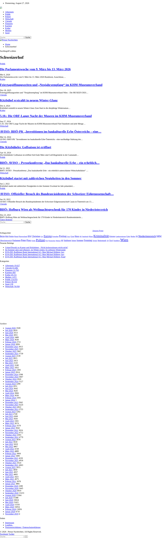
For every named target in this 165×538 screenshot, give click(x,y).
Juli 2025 (9, 358)
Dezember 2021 (11, 458)
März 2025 (9, 367)
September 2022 (11, 437)
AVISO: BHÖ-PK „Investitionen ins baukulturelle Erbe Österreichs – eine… (50, 131)
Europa (48, 236)
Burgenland (23, 236)
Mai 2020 (9, 502)
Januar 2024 (10, 400)
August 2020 (10, 495)
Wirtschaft (9, 19)
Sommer (80, 240)
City (42, 236)
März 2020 (9, 507)
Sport (7, 33)
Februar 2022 (10, 453)
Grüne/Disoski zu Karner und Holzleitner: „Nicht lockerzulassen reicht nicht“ (36, 247)
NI (137, 236)
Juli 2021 (9, 470)
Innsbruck (85, 236)
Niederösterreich (147, 236)
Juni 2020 (9, 500)
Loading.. (9, 525)
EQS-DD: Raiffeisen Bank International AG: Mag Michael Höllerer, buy (34, 252)
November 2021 (11, 460)
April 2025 (9, 365)
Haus (77, 236)
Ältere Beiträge (6, 220)
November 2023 (11, 405)
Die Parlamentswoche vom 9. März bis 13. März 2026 (35, 69)
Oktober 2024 (10, 379)
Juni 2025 (9, 360)
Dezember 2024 (11, 374)
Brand (16, 236)
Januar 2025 (10, 372)
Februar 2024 (10, 398)
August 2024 (10, 384)
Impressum (9, 523)
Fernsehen (55, 236)
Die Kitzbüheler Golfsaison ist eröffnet (25, 147)
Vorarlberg (116, 241)
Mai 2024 (9, 391)
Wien (124, 240)
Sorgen (95, 240)
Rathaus (58, 240)
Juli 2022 (9, 442)
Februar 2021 (10, 481)
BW (29, 236)
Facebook (4, 534)
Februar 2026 (10, 342)
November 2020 (11, 488)
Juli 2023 (9, 414)
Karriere (8, 26)
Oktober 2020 (10, 491)
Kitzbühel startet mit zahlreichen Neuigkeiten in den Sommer (41, 178)
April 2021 (9, 477)
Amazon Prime (97, 231)
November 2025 (11, 349)
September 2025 (11, 354)
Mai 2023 (9, 419)
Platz (28, 240)
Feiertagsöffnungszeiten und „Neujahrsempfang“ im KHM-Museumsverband (51, 84)
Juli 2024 (9, 386)
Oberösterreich (6, 240)
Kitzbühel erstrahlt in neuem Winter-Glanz (29, 100)
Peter (23, 240)
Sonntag (88, 240)
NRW (159, 236)
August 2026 (10, 328)
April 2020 (9, 505)
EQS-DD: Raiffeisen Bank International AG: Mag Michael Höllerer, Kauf (35, 257)
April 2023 (9, 421)
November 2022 (11, 433)
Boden (11, 236)
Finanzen (9, 23)
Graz (72, 236)
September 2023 (11, 409)
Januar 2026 (10, 344)
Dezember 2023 (11, 402)
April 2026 (9, 337)
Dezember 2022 (11, 430)
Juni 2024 (9, 388)
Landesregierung (121, 236)
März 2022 (9, 451)
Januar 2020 (10, 512)
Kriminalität (101, 236)
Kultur (7, 28)
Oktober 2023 (10, 407)
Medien (8, 30)
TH (108, 240)
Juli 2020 (9, 498)
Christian (36, 236)
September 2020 (11, 493)
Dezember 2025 (11, 347)
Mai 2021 (9, 474)
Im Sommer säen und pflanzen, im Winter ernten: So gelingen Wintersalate (35, 250)
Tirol (111, 240)
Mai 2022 (9, 446)
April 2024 (9, 393)
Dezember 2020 (11, 486)
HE (81, 236)
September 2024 (11, 381)
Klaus (91, 236)
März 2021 (9, 479)
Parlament (16, 240)
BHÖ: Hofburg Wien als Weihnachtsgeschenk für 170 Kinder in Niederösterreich (54, 209)
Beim (2, 236)
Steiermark (102, 240)
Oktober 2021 (10, 463)
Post (47, 240)
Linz (128, 236)
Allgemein (9, 12)
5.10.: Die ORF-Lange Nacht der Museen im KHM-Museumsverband (46, 116)
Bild (7, 236)
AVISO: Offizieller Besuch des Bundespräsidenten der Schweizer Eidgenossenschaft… (57, 194)
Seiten (74, 240)
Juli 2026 (9, 330)
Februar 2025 (10, 370)
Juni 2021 (9, 472)
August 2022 (10, 439)
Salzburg (67, 240)
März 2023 (9, 423)
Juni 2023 (9, 416)
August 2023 (10, 412)
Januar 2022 (10, 456)
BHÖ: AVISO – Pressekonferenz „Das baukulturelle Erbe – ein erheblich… (50, 162)
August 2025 (10, 356)
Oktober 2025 (10, 351)
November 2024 (11, 377)
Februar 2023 (10, 426)
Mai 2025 (9, 363)
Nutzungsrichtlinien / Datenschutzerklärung (22, 527)
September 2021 (11, 465)
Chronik (8, 21)
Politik (7, 14)
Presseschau (51, 240)
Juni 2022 (9, 444)
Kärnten (112, 236)
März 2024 (9, 395)
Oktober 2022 (10, 435)
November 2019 (11, 514)
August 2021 (10, 467)
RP (62, 240)
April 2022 (9, 449)
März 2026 (9, 340)
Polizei (8, 16)
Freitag (63, 236)
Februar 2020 (10, 509)
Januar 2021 (10, 484)
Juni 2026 (9, 333)
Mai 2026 (9, 335)
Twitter (11, 534)
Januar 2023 (10, 428)
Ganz (68, 236)
